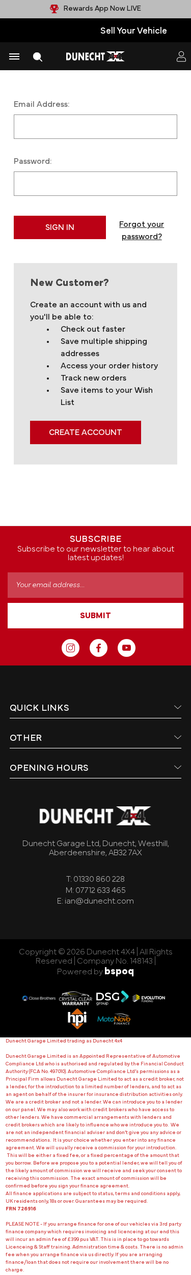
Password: (33, 161)
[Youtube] (126, 648)
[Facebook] (98, 648)
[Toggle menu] (14, 56)
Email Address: (42, 104)
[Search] (37, 56)
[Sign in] (181, 56)
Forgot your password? (141, 230)
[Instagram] (70, 648)
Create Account (85, 432)
